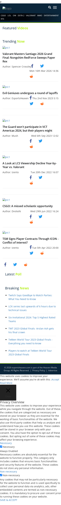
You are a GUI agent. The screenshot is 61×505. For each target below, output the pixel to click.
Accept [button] (55, 379)
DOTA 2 (21, 15)
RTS (2, 19)
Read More (6, 383)
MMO (39, 15)
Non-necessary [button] (8, 471)
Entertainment (51, 15)
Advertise (52, 370)
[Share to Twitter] (42, 65)
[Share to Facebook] (32, 65)
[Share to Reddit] (31, 76)
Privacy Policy (38, 370)
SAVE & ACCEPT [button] (8, 500)
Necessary (9, 446)
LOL (9, 15)
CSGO (3, 15)
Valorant (31, 15)
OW (14, 15)
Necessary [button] (6, 443)
